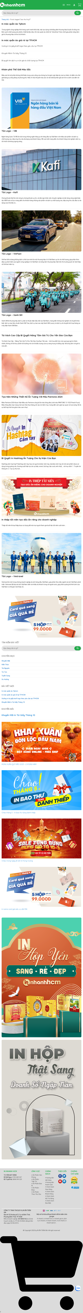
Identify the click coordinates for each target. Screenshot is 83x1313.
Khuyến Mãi (6, 661)
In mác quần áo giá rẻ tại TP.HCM (13, 695)
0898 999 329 (17, 1179)
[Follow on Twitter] (64, 1176)
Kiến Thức (5, 665)
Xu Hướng (5, 679)
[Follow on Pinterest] (60, 1181)
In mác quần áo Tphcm (10, 691)
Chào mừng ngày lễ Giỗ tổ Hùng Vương (17, 861)
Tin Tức (4, 672)
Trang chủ (5, 19)
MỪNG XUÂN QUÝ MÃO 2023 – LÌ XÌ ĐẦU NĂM (19, 764)
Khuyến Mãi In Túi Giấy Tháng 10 (13, 702)
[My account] (74, 4)
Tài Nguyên (6, 668)
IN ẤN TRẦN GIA (42, 1230)
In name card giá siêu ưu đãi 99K (14, 909)
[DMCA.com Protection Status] (74, 1180)
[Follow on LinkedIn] (64, 1181)
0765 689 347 (17, 1177)
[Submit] (77, 13)
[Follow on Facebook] (60, 1176)
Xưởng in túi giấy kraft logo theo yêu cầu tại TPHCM (20, 698)
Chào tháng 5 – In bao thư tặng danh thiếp (18, 813)
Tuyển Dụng (6, 676)
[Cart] (79, 5)
